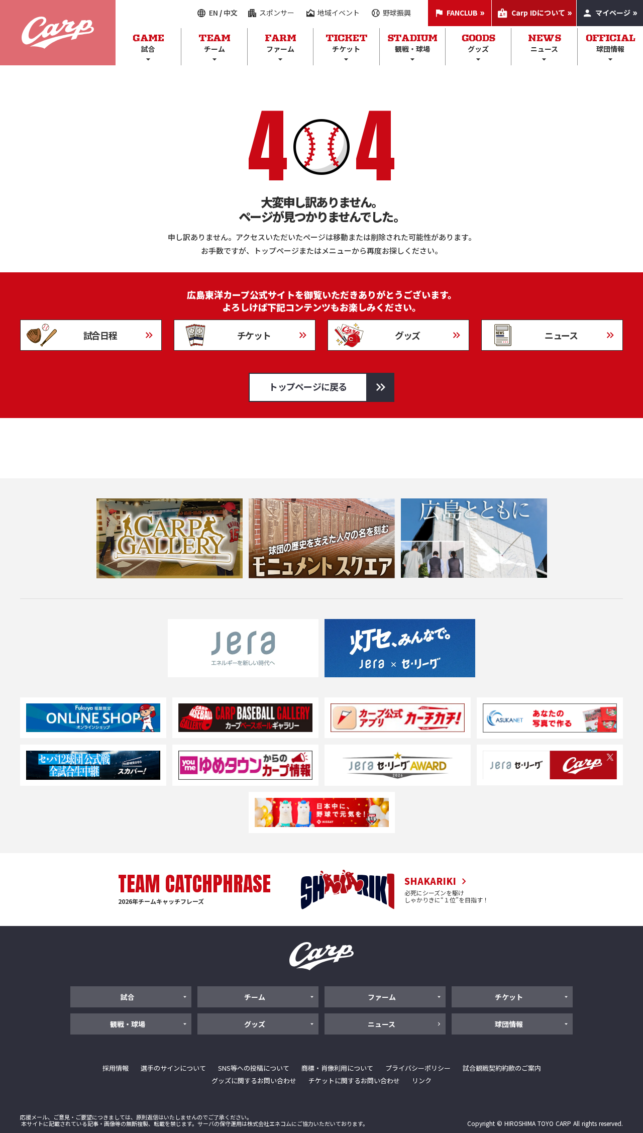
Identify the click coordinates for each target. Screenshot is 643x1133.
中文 (231, 13)
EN (213, 13)
